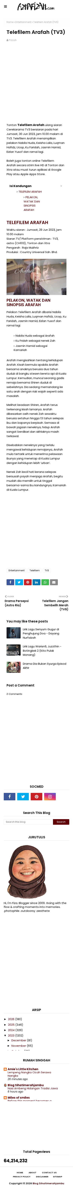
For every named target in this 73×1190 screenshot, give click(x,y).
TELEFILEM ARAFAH (30, 192)
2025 (11, 1025)
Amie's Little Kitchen (23, 1069)
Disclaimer (42, 1176)
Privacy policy (21, 1176)
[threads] (63, 796)
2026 (11, 1019)
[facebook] (9, 796)
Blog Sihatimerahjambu (26, 1085)
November (19, 1046)
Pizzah (13, 40)
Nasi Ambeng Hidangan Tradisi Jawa (33, 1088)
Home (10, 22)
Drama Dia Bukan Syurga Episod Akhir (44, 666)
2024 (11, 1030)
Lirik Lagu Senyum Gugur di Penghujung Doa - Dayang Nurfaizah (41, 633)
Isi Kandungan (20, 186)
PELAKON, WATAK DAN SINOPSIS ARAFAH (32, 203)
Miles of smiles (19, 1098)
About (32, 1172)
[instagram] (50, 796)
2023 (11, 1035)
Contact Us (49, 1172)
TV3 (47, 570)
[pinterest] (36, 796)
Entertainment (23, 22)
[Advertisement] (36, 84)
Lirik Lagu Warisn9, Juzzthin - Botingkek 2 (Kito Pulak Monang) (42, 650)
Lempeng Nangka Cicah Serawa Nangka (29, 1074)
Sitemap (57, 1176)
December (19, 1040)
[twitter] (23, 796)
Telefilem (35, 570)
